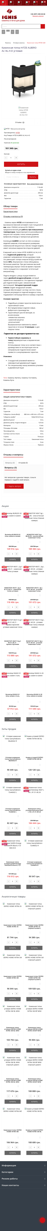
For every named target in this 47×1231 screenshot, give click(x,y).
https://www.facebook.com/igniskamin (3, 32)
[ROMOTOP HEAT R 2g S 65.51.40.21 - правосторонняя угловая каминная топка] (12, 628)
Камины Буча (8, 380)
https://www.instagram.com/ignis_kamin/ (12, 32)
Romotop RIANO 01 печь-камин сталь (13, 695)
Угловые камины (19, 43)
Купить (21, 164)
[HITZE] (7, 129)
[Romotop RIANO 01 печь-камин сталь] (12, 681)
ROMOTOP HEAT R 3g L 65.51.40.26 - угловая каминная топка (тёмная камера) (34, 643)
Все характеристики (35, 184)
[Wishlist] (37, 122)
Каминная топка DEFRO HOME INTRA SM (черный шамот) (34, 978)
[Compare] (42, 122)
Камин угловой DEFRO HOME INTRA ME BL (34, 758)
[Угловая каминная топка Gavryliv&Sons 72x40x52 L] (12, 796)
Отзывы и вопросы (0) (13, 216)
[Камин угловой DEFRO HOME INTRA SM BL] (34, 1117)
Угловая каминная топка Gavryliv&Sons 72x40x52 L (13, 810)
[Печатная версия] (19, 139)
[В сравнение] (20, 960)
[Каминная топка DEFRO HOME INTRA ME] (12, 1117)
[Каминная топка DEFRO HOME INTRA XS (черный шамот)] (34, 912)
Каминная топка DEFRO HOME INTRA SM (13, 977)
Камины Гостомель (29, 378)
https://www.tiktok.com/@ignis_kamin (8, 31)
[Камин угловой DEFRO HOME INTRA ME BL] (34, 744)
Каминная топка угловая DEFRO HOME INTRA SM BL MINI (12, 1029)
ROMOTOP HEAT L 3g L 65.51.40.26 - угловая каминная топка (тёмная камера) (34, 590)
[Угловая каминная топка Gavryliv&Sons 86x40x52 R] (12, 744)
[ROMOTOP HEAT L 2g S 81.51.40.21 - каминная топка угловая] (12, 575)
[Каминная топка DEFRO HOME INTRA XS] (12, 912)
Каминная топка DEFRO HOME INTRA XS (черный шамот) (34, 926)
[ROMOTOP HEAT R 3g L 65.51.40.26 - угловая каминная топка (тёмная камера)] (34, 628)
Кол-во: (7, 154)
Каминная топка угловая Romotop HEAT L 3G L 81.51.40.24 (34, 810)
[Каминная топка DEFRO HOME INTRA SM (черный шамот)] (34, 963)
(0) (23, 122)
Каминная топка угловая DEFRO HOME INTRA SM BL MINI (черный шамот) (12, 1081)
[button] (20, 3)
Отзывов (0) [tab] (23, 463)
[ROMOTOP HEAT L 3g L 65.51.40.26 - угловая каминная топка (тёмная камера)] (34, 575)
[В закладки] (21, 514)
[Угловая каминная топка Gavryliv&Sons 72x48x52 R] (34, 849)
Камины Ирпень (14, 378)
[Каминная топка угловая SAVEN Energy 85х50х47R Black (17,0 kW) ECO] (12, 849)
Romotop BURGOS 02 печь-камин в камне (12, 535)
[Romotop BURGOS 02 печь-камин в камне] (12, 521)
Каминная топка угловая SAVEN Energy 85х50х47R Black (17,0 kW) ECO (12, 864)
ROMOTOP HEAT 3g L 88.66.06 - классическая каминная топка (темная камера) (34, 536)
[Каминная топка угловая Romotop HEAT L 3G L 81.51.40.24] (34, 796)
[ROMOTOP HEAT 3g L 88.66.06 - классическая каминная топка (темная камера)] (34, 521)
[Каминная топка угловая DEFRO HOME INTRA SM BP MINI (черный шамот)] (34, 1066)
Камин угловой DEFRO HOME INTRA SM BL (34, 1131)
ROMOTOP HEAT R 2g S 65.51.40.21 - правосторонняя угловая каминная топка (12, 644)
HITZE (18, 133)
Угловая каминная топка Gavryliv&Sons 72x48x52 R (34, 863)
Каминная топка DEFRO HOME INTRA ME (13, 1131)
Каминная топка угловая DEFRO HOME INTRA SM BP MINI (34, 1029)
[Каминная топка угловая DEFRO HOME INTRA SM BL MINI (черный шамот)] (12, 1066)
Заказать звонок (38, 16)
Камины (8, 43)
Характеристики (10, 211)
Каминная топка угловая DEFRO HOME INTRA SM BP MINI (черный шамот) (34, 1081)
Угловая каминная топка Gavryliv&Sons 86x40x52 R (13, 759)
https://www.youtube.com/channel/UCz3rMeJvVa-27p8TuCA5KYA (17, 32)
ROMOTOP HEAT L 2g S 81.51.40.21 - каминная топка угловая (12, 589)
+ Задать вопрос (14, 486)
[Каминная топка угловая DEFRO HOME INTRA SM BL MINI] (12, 1014)
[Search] (42, 26)
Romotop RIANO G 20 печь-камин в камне (34, 695)
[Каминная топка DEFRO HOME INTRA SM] (12, 963)
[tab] (10, 463)
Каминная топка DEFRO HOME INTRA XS (13, 926)
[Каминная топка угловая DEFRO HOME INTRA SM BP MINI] (34, 1014)
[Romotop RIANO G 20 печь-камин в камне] (34, 681)
